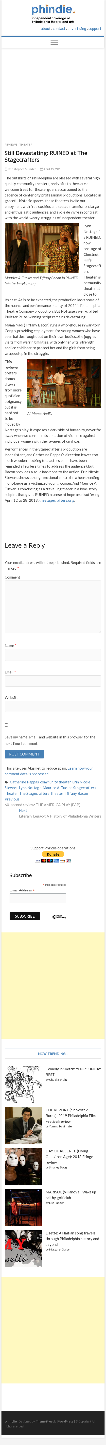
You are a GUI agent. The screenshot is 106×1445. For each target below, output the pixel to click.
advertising (77, 28)
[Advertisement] (53, 92)
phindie (11, 1421)
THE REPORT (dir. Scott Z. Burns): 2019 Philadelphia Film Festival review (71, 1115)
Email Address (22, 890)
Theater (25, 144)
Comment (12, 577)
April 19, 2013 (52, 169)
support (94, 28)
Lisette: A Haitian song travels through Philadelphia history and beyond (72, 1239)
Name (11, 645)
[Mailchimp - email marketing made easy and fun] (59, 921)
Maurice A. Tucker (57, 787)
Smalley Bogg (58, 1167)
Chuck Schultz (58, 1079)
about (46, 28)
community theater (55, 782)
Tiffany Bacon (76, 793)
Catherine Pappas (24, 782)
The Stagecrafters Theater (41, 793)
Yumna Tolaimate (60, 1126)
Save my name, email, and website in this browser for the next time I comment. (50, 740)
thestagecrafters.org (56, 500)
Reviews (11, 144)
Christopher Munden (21, 169)
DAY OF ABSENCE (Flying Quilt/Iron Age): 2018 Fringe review (69, 1157)
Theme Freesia (46, 1421)
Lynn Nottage (30, 787)
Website (11, 697)
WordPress (65, 1421)
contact (59, 28)
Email (10, 672)
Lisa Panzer (56, 1203)
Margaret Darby (59, 1249)
